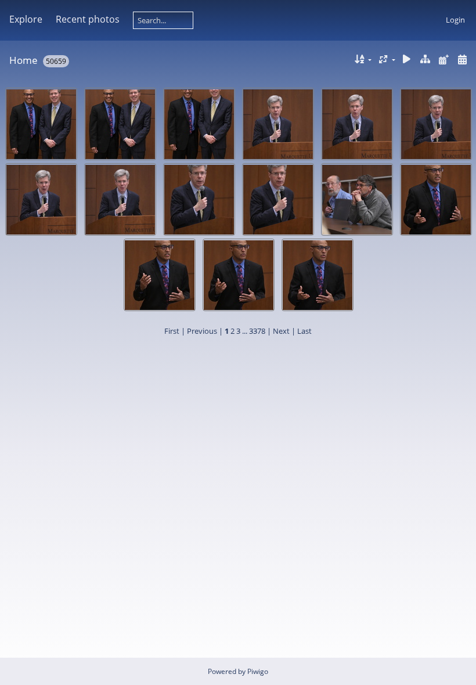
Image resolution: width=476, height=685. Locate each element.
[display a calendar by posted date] (443, 59)
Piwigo (257, 671)
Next (281, 331)
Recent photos (88, 19)
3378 (257, 331)
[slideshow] (407, 59)
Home (23, 60)
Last (304, 331)
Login (455, 20)
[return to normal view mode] (425, 59)
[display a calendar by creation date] (462, 59)
